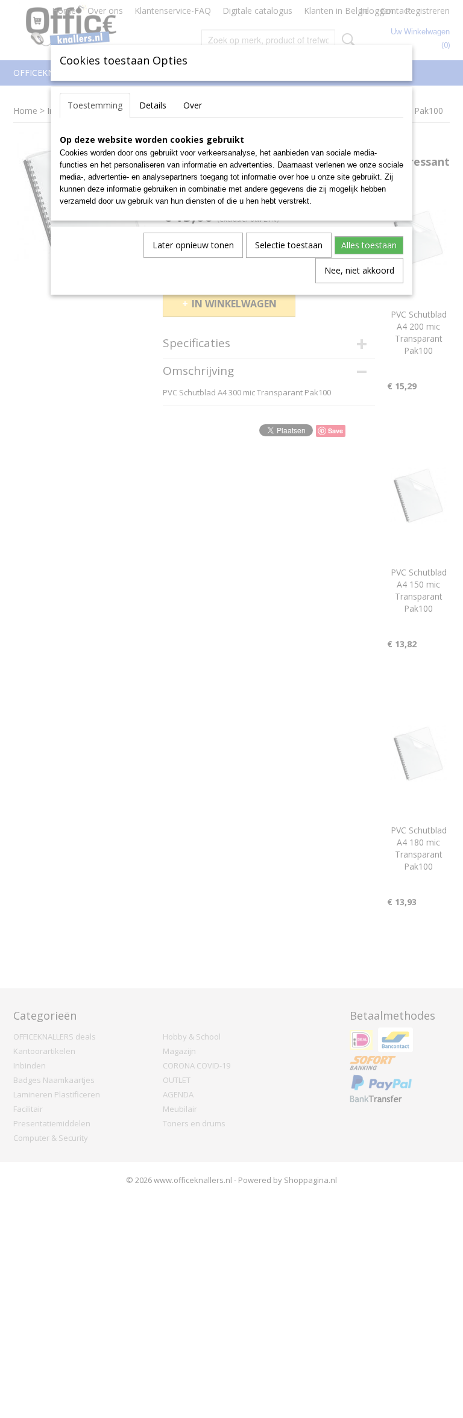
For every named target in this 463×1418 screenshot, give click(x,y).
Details (152, 105)
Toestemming (95, 105)
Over (192, 105)
